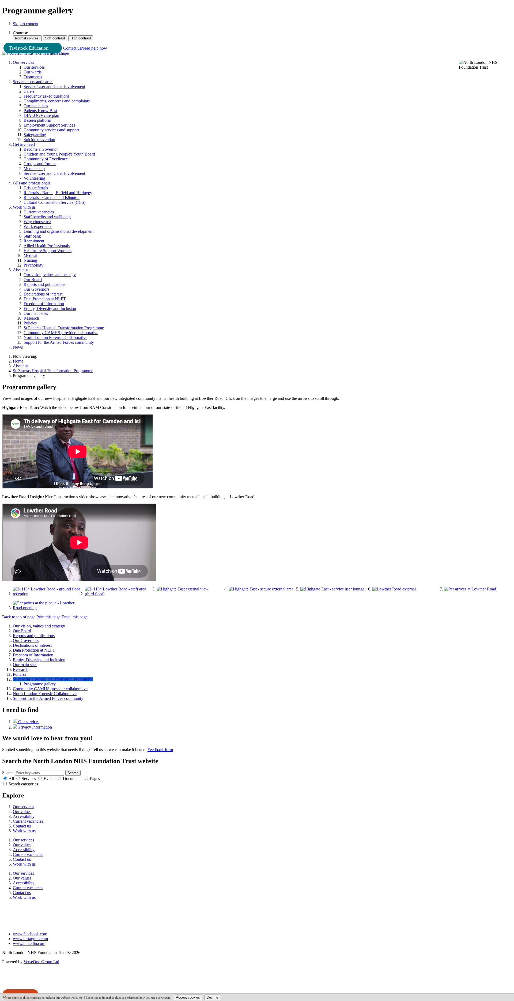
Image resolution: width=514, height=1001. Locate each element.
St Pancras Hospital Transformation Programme (53, 370)
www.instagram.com (30, 938)
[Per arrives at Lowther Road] (470, 589)
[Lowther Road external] (394, 589)
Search (8, 772)
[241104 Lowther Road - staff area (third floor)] (119, 594)
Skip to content (25, 23)
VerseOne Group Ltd (41, 961)
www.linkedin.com (29, 943)
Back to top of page (18, 617)
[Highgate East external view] (183, 589)
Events (49, 778)
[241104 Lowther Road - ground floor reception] (47, 594)
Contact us (72, 48)
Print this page (48, 617)
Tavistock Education (28, 48)
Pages (95, 778)
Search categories (23, 784)
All (11, 778)
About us (20, 366)
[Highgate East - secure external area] (261, 589)
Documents (72, 778)
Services (29, 778)
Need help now (94, 48)
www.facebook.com (30, 934)
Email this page (75, 617)
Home (18, 361)
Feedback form (160, 749)
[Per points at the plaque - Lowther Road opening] (47, 607)
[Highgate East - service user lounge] (332, 589)
